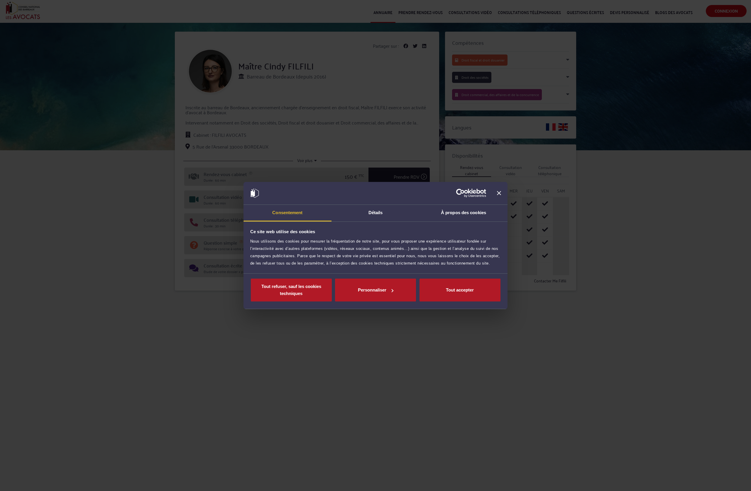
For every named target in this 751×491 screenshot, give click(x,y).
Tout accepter (460, 289)
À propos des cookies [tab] (463, 212)
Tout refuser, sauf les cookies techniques (291, 290)
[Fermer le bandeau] (499, 193)
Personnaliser (372, 289)
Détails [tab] (375, 212)
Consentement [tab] (287, 212)
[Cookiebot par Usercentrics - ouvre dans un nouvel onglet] (460, 193)
